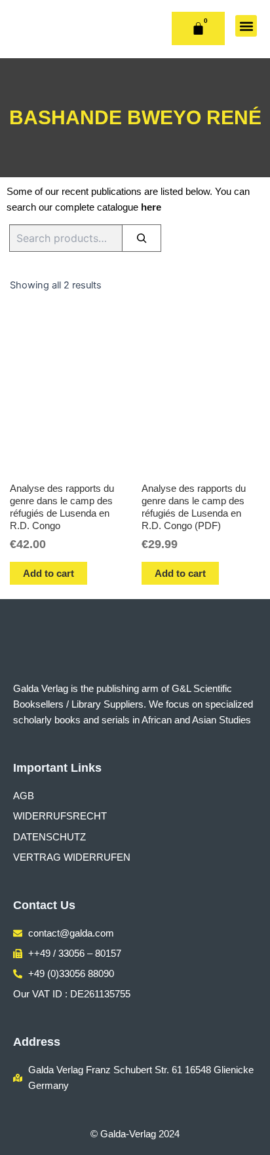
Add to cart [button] (48, 573)
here (151, 207)
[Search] (141, 238)
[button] (246, 26)
